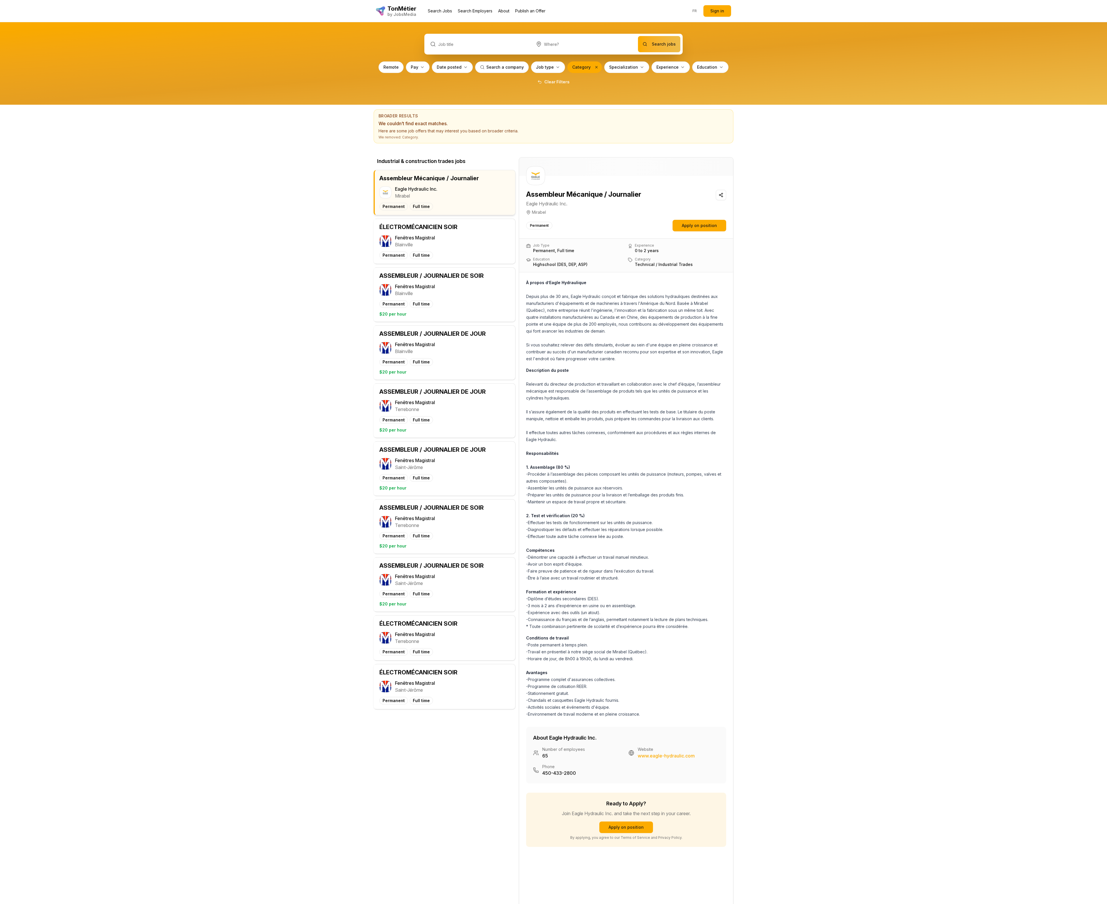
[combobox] (584, 44)
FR (694, 11)
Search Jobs (440, 10)
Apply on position (699, 225)
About (503, 10)
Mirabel (539, 212)
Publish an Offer (530, 10)
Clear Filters (557, 81)
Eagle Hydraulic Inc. (546, 204)
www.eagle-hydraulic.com (666, 756)
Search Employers (475, 10)
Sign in (717, 10)
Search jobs (664, 44)
